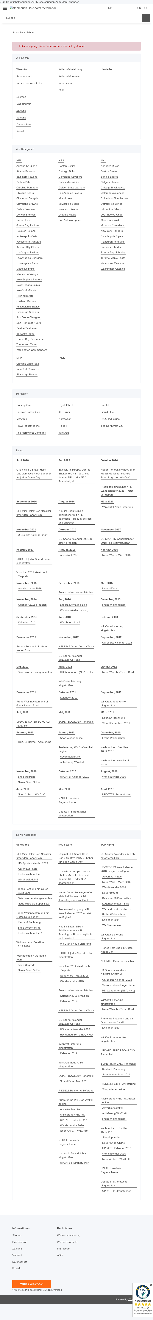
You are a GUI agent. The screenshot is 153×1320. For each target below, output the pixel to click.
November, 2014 (26, 599)
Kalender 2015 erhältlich (32, 604)
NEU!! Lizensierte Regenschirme (69, 800)
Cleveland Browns (27, 203)
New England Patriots (29, 279)
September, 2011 (111, 692)
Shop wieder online (71, 737)
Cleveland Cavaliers (70, 176)
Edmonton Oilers (111, 209)
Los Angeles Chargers (29, 257)
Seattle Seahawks (27, 328)
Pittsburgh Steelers (27, 311)
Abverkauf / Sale (69, 555)
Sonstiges (22, 844)
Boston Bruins (109, 171)
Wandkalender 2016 (30, 588)
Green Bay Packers (27, 225)
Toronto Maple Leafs (113, 257)
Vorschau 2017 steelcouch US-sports (32, 574)
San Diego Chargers (28, 317)
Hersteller (106, 69)
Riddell (63, 425)
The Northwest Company (31, 432)
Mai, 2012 (22, 666)
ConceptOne (23, 405)
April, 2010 (107, 789)
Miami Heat (65, 198)
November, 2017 (111, 529)
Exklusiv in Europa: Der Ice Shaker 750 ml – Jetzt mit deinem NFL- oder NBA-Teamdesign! (74, 475)
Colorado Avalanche (112, 192)
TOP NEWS (107, 844)
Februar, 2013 (109, 617)
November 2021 (26, 529)
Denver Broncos (25, 214)
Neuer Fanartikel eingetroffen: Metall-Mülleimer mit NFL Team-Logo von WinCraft (118, 473)
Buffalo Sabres (109, 176)
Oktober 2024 (109, 460)
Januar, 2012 (109, 666)
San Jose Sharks (111, 247)
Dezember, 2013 (111, 599)
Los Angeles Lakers (70, 192)
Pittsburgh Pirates (26, 374)
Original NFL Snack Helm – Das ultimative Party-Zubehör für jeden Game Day (33, 473)
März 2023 (107, 501)
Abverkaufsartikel (70, 756)
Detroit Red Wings (111, 203)
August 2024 (67, 501)
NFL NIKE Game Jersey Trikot (76, 646)
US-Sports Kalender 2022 (33, 534)
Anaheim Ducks (110, 165)
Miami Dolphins (25, 268)
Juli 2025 (64, 460)
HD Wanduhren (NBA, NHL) (76, 672)
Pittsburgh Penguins (112, 241)
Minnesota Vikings (27, 274)
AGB (61, 89)
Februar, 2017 (25, 549)
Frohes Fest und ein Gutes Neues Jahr (32, 648)
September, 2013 (26, 617)
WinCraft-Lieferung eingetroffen (112, 628)
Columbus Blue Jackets (114, 198)
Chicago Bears (25, 192)
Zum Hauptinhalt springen (15, 1)
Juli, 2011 (22, 712)
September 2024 (26, 501)
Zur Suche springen (43, 1)
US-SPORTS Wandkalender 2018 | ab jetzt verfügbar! (117, 540)
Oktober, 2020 (67, 529)
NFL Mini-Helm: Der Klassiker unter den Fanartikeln (33, 512)
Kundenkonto (24, 76)
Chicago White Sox (27, 363)
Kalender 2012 (68, 697)
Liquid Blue (107, 411)
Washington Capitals (113, 268)
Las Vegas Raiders (27, 252)
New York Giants (26, 290)
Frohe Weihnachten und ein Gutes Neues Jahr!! (32, 703)
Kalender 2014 (26, 622)
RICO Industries (110, 418)
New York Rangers (112, 230)
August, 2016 (67, 549)
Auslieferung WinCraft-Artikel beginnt (76, 749)
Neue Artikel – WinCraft (31, 794)
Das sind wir (23, 103)
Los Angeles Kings (111, 214)
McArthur (21, 418)
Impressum (65, 83)
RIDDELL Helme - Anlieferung (33, 741)
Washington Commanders (31, 349)
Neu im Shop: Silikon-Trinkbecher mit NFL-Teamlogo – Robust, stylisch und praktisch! (75, 516)
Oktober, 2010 (67, 771)
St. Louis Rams (25, 333)
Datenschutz (23, 124)
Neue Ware (65, 844)
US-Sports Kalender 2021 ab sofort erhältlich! (76, 540)
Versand (21, 117)
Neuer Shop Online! (29, 782)
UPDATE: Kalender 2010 (74, 776)
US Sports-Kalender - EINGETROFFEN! (71, 657)
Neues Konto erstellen (29, 83)
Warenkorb (22, 69)
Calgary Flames (110, 182)
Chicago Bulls (67, 171)
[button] (122, 8)
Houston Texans (25, 230)
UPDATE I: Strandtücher (116, 794)
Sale (62, 358)
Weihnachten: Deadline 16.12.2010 (114, 749)
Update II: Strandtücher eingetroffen (72, 813)
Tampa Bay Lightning (113, 252)
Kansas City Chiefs (27, 247)
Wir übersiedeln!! (70, 622)
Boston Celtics (67, 165)
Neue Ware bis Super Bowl (118, 672)
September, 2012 (111, 637)
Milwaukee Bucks (69, 203)
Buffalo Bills (23, 182)
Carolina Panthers (27, 187)
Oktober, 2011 (67, 692)
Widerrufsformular (69, 76)
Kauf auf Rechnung (113, 717)
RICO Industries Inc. (28, 425)
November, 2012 (69, 637)
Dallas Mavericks (69, 182)
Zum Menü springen (67, 1)
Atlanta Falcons (25, 171)
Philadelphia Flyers (112, 236)
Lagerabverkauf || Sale (73, 604)
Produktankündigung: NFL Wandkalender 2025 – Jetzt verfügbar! (117, 490)
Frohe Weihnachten (114, 604)
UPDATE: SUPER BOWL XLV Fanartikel (33, 723)
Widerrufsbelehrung (70, 69)
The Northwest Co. (112, 425)
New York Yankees (27, 369)
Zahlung (21, 110)
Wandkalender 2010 (114, 776)
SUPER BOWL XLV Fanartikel (76, 721)
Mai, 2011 (64, 712)
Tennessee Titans (26, 344)
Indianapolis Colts (26, 236)
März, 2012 (65, 666)
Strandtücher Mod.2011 (116, 723)
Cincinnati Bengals (27, 198)
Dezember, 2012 (26, 637)
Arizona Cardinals (26, 165)
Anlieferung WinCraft (72, 761)
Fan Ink (105, 405)
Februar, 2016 (109, 549)
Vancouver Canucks (112, 263)
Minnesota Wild (110, 219)
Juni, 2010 (22, 789)
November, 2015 (26, 583)
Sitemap (21, 96)
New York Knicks (68, 209)
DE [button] (110, 8)
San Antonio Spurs (69, 219)
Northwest (65, 418)
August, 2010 (109, 771)
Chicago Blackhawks (113, 187)
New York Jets (24, 295)
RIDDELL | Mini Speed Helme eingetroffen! (33, 560)
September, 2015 (69, 583)
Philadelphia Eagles (28, 306)
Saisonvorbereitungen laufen (35, 672)
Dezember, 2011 (26, 692)
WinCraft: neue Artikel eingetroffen (113, 703)
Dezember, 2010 (111, 732)
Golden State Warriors (72, 187)
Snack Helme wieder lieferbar (76, 592)
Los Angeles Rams (27, 263)
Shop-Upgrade (26, 776)
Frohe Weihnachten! (114, 737)
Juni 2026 (22, 460)
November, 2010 (26, 771)
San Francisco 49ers (28, 322)
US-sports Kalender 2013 (117, 642)
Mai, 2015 (107, 583)
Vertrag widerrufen (31, 1283)
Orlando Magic (67, 214)
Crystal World (66, 405)
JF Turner (64, 411)
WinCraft (64, 432)
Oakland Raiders (26, 301)
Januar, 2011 (66, 732)
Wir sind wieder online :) (74, 610)
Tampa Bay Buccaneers (30, 339)
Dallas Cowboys (25, 209)
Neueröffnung (110, 588)
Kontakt (20, 131)
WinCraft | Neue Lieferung (117, 506)
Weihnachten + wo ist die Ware (115, 762)
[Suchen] (146, 18)
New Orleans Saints (28, 284)
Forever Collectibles (28, 411)
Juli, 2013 (65, 617)
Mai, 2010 (65, 789)
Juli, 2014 (65, 599)
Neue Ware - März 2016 (116, 555)
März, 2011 (107, 712)
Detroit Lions (23, 219)
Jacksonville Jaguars (28, 241)
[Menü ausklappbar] (5, 7)
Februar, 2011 (24, 732)
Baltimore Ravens (26, 176)
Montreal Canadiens (113, 225)
